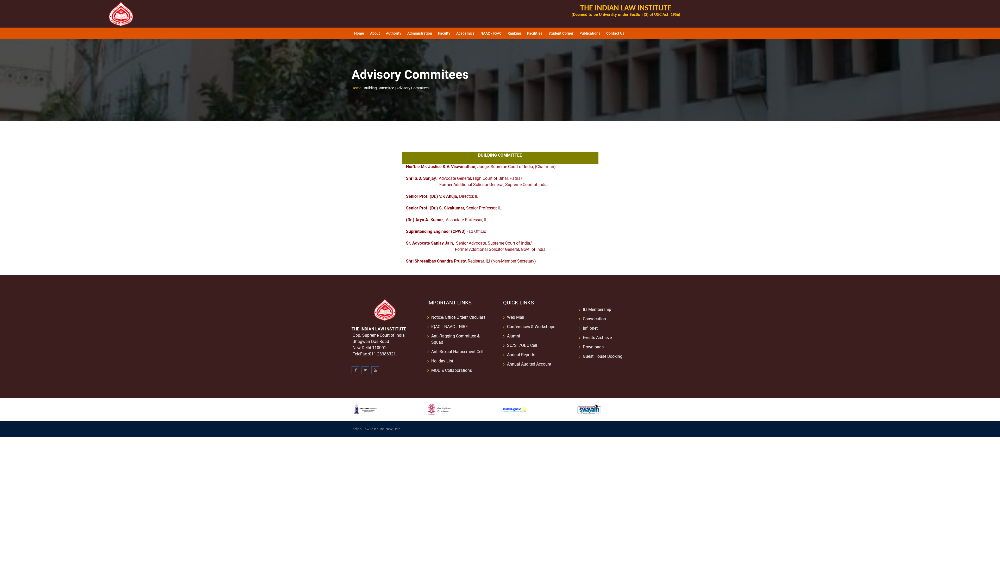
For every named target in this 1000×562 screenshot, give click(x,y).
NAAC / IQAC (491, 33)
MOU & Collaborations (451, 370)
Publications (589, 33)
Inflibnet (590, 328)
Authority (393, 33)
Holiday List (442, 361)
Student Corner (560, 33)
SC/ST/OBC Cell (522, 345)
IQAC (435, 326)
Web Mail (515, 317)
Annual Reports (521, 354)
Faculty (444, 33)
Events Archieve (597, 337)
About (375, 33)
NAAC (449, 326)
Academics (465, 33)
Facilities (534, 33)
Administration (419, 33)
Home (359, 33)
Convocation (594, 318)
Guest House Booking (602, 356)
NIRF (463, 326)
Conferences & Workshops (531, 326)
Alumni (513, 336)
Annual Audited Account (529, 364)
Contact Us (615, 33)
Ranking (514, 33)
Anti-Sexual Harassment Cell (457, 351)
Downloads (593, 346)
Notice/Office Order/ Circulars (458, 317)
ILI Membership (597, 309)
